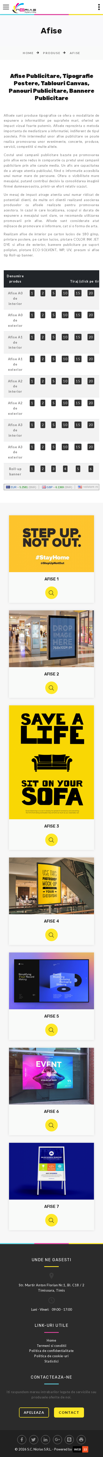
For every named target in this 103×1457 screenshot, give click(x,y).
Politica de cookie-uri (51, 1356)
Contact (69, 1412)
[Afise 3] (51, 840)
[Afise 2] (51, 687)
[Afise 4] (51, 935)
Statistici (51, 1361)
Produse (51, 53)
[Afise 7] (51, 1220)
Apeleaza (34, 1412)
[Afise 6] (51, 1125)
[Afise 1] (51, 592)
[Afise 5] (51, 1030)
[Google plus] (57, 1439)
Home (28, 53)
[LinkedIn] (45, 1439)
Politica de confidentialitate (51, 1351)
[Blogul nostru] (69, 1439)
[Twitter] (33, 1439)
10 (65, 293)
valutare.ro (91, 486)
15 (78, 293)
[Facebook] (21, 1439)
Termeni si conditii (51, 1346)
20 (91, 293)
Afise (75, 53)
